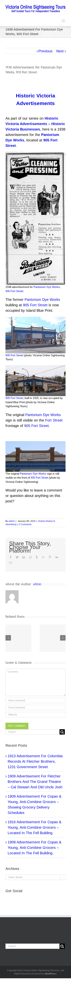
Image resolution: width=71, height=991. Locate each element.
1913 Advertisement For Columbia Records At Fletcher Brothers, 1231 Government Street (35, 761)
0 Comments (25, 524)
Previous (45, 51)
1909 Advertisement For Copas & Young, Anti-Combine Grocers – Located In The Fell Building (34, 847)
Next (60, 51)
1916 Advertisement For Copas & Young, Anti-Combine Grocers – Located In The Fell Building (34, 827)
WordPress (50, 973)
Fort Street (54, 420)
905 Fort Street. (37, 426)
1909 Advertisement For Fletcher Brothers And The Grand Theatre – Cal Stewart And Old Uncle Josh (35, 781)
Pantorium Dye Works (46, 286)
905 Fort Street (14, 291)
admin (12, 521)
